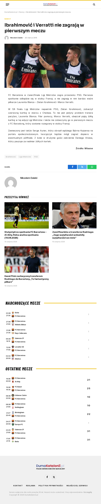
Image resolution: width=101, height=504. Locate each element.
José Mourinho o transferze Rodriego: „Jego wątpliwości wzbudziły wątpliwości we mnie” (73, 235)
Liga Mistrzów (25, 157)
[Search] (93, 5)
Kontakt (18, 486)
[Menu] (7, 5)
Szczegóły (88, 492)
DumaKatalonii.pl (10, 12)
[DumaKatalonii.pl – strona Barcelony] (50, 5)
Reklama (30, 486)
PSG (36, 157)
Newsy (21, 12)
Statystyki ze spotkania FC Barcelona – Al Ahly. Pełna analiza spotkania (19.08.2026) (25, 235)
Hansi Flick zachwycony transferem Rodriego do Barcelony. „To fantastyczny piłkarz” (26, 279)
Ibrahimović (11, 157)
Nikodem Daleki (16, 38)
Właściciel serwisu (77, 486)
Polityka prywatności (51, 486)
